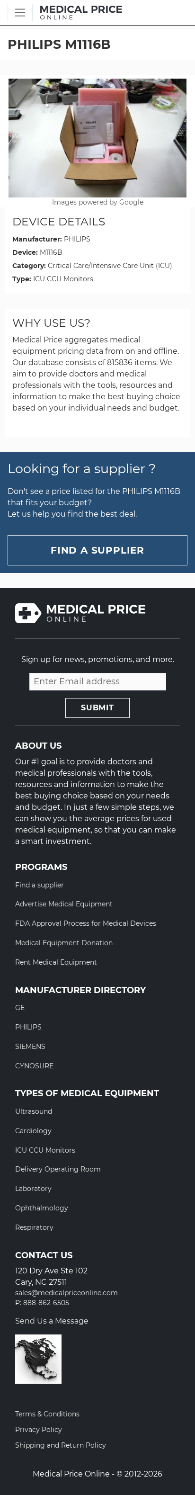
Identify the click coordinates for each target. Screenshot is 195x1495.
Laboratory (33, 1188)
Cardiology (33, 1131)
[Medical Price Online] (81, 13)
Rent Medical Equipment (56, 962)
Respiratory (34, 1227)
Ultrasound (33, 1111)
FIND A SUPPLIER (97, 550)
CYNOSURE (34, 1066)
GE (20, 1007)
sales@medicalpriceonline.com (66, 1293)
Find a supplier (39, 885)
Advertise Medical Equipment (64, 904)
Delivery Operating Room (58, 1169)
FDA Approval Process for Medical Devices (85, 923)
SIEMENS (30, 1046)
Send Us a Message (52, 1320)
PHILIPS (77, 239)
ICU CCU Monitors (63, 279)
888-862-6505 (46, 1303)
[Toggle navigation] (20, 12)
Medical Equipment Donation (64, 943)
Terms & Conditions (47, 1414)
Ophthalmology (41, 1208)
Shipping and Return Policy (60, 1445)
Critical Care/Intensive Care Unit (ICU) (110, 265)
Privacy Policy (38, 1429)
